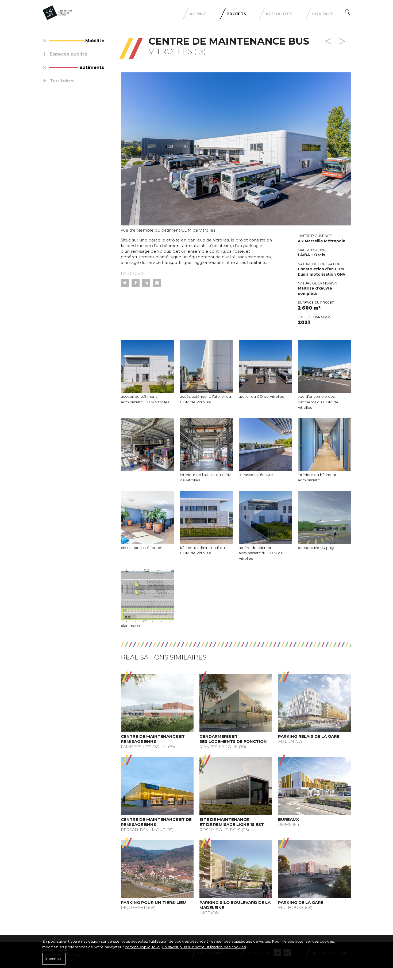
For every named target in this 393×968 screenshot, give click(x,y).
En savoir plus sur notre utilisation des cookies (204, 947)
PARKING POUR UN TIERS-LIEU (153, 902)
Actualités (278, 13)
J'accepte (54, 959)
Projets (236, 13)
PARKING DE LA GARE (300, 902)
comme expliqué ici (142, 947)
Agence (198, 13)
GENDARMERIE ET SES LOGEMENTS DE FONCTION (233, 739)
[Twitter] (125, 283)
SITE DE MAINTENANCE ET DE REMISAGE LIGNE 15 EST (231, 822)
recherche (348, 12)
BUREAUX (288, 819)
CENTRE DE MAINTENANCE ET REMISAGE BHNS (153, 739)
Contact (322, 13)
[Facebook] (136, 283)
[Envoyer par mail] (157, 283)
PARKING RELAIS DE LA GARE (309, 736)
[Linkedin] (146, 283)
